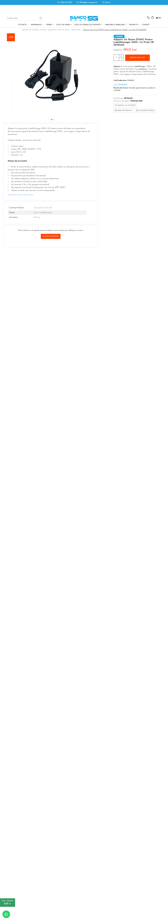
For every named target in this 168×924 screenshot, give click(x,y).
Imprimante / (76, 30)
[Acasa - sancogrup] (84, 18)
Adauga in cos (137, 58)
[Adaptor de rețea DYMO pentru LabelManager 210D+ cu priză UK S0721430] (53, 75)
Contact (146, 25)
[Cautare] (40, 18)
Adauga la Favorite (126, 106)
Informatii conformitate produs (20, 195)
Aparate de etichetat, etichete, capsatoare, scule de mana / (46, 30)
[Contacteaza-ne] (148, 17)
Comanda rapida (146, 111)
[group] (53, 75)
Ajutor (107, 2)
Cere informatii (124, 111)
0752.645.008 (65, 2)
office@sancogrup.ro (88, 2)
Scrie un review (51, 236)
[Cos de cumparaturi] (152, 17)
